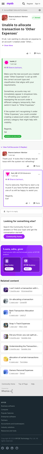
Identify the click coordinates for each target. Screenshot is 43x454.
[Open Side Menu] (3, 3)
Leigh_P (23, 315)
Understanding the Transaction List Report (23, 346)
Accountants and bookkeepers (12, 424)
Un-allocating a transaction (21, 299)
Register (30, 4)
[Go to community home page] (10, 4)
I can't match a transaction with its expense (24, 288)
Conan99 (23, 302)
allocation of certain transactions (23, 357)
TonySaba (24, 362)
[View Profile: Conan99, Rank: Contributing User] (6, 301)
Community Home (8, 384)
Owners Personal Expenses (21, 370)
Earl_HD (14, 173)
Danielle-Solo (26, 338)
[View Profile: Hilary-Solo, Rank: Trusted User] (6, 325)
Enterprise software (8, 417)
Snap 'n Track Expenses (19, 323)
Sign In (37, 4)
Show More (8, 45)
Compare (4, 409)
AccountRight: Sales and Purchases (15, 10)
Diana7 (22, 373)
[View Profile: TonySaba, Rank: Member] (6, 359)
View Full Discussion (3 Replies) (15, 147)
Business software (8, 406)
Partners (4, 420)
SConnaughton (26, 291)
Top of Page (23, 384)
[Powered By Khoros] (21, 390)
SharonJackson (15, 16)
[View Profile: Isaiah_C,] (6, 62)
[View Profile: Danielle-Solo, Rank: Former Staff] (6, 336)
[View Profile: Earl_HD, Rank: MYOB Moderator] (7, 174)
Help (33, 384)
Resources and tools (8, 431)
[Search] (23, 3)
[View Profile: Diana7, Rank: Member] (6, 372)
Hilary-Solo (23, 327)
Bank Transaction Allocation (21, 310)
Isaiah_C (13, 61)
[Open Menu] (39, 10)
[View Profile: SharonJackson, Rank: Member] (5, 18)
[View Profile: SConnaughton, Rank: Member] (6, 290)
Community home (14, 236)
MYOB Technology (22, 438)
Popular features (7, 413)
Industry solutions (7, 427)
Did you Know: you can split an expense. (22, 335)
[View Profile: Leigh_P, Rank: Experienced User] (6, 312)
